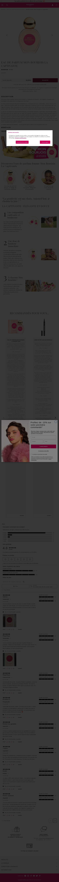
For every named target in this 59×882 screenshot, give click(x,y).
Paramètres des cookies (22, 142)
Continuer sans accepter (13, 132)
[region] (29, 138)
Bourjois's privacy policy (20, 138)
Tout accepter (45, 142)
